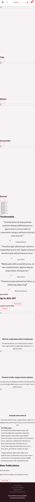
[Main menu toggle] (3, 2)
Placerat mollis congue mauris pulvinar (17, 377)
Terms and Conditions (17, 487)
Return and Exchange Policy (17, 492)
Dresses (3, 196)
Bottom (3, 99)
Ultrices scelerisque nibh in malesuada (17, 339)
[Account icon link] (27, 2)
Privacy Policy (17, 485)
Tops (2, 57)
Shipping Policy (17, 490)
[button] (7, 2)
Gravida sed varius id (17, 415)
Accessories (5, 141)
